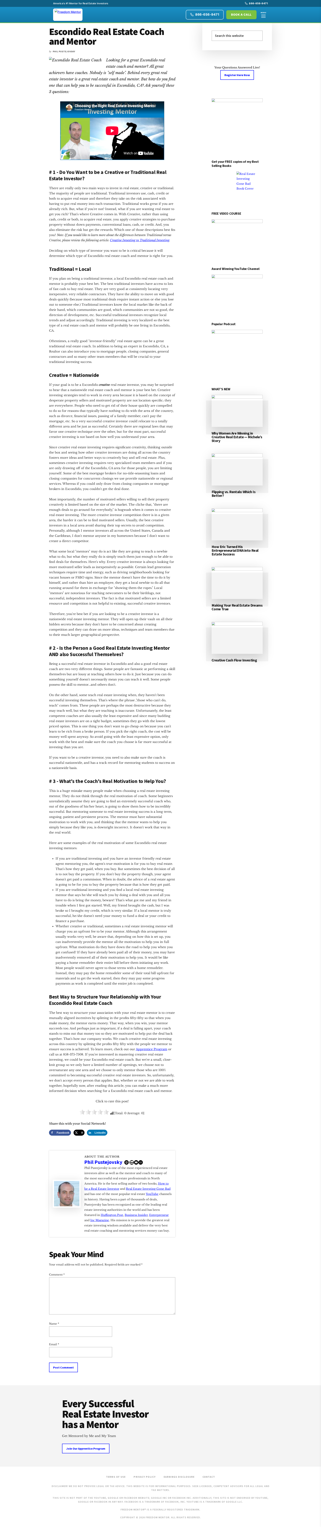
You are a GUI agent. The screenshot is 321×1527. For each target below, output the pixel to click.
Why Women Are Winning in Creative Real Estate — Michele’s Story (237, 437)
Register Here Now (237, 75)
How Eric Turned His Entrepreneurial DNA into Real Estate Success (235, 550)
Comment (57, 1274)
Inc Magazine (99, 1220)
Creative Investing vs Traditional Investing (139, 240)
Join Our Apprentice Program (85, 1448)
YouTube (152, 1194)
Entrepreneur (159, 1215)
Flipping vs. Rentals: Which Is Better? (233, 493)
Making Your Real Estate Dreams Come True (237, 607)
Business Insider (136, 1215)
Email (54, 1344)
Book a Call (241, 14)
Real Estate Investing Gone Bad (148, 1188)
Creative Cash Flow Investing (234, 660)
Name (54, 1323)
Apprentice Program (151, 1049)
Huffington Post (112, 1215)
